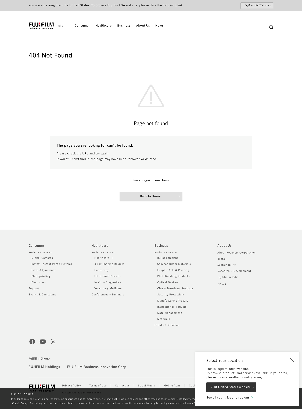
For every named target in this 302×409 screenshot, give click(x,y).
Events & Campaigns (42, 295)
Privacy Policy (71, 386)
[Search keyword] (271, 27)
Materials (163, 319)
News (221, 284)
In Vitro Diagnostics (107, 282)
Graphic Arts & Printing (173, 270)
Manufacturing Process (172, 301)
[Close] (292, 360)
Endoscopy (101, 270)
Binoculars (38, 282)
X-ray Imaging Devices (109, 264)
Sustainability (226, 265)
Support (34, 288)
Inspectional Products (172, 307)
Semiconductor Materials (174, 264)
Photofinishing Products (173, 276)
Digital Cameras (42, 258)
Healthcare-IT (103, 258)
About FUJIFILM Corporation (236, 253)
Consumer (36, 245)
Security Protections (171, 295)
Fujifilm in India (228, 277)
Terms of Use (98, 386)
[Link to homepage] (41, 25)
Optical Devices (167, 282)
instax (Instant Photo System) (51, 264)
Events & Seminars (167, 325)
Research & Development (234, 271)
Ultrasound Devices (107, 276)
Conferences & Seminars (108, 295)
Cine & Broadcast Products (175, 288)
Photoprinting (40, 276)
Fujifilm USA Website (257, 6)
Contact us (122, 386)
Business (161, 245)
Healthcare (100, 245)
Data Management (169, 313)
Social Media (146, 386)
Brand (221, 259)
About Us (224, 245)
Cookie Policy (20, 403)
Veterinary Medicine (108, 288)
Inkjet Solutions (167, 258)
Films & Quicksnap (43, 270)
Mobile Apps (172, 386)
